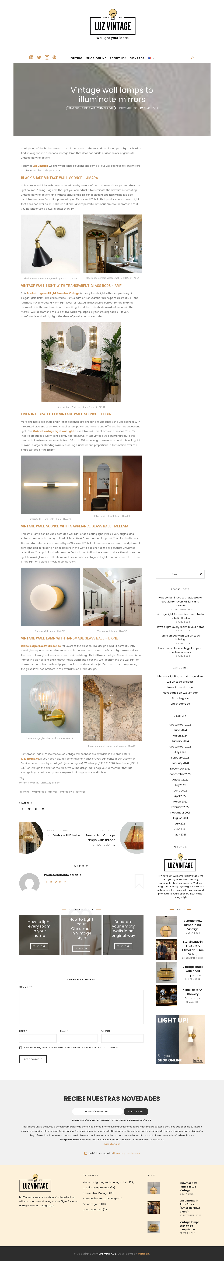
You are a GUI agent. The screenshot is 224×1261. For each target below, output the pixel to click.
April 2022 (180, 796)
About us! (118, 58)
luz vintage (40, 792)
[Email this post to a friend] (43, 809)
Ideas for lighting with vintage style (91, 108)
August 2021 (180, 818)
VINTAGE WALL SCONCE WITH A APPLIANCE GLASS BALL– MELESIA (74, 526)
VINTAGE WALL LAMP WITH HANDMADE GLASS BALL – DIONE (69, 638)
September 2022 (180, 774)
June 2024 (180, 730)
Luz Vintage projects (180, 681)
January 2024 (180, 741)
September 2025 (180, 724)
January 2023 (180, 763)
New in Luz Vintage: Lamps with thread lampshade (112, 838)
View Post (39, 946)
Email (64, 1031)
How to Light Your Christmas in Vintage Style (81, 929)
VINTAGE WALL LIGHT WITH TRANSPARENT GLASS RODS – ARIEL (72, 286)
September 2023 (180, 746)
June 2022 (180, 790)
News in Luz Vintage (180, 687)
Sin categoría (180, 698)
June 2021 (180, 829)
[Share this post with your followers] (29, 809)
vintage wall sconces (73, 792)
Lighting (75, 58)
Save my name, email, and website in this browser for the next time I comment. (71, 1047)
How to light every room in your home (39, 928)
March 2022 (180, 801)
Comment (25, 987)
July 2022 (180, 785)
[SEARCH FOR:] (180, 574)
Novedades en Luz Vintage (180, 692)
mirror (53, 792)
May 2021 (180, 834)
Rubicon (143, 1253)
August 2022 (180, 779)
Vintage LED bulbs (50, 836)
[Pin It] (36, 809)
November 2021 (180, 812)
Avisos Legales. (112, 1144)
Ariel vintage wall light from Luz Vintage (53, 293)
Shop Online (96, 58)
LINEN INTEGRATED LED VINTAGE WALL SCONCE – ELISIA (66, 414)
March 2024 (180, 735)
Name (23, 1031)
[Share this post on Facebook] (22, 809)
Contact (137, 58)
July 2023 (180, 752)
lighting (25, 792)
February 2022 (180, 807)
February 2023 (180, 757)
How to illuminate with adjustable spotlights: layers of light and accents (180, 601)
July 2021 (180, 823)
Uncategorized (180, 703)
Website (105, 1031)
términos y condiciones (126, 1153)
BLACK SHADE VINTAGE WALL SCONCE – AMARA (59, 178)
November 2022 (180, 768)
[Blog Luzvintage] (112, 23)
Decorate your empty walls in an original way (123, 928)
